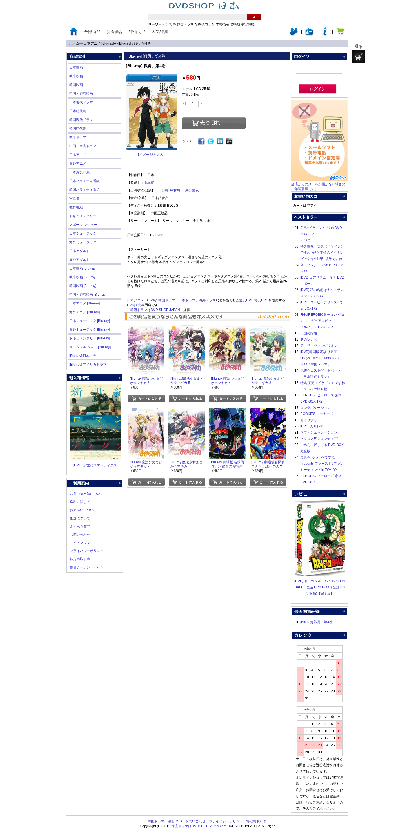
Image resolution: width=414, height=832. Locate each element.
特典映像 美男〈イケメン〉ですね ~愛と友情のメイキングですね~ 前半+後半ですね (322, 252)
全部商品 (92, 31)
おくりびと (308, 420)
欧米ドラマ (77, 137)
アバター (307, 240)
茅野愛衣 (192, 190)
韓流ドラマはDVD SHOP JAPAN (155, 310)
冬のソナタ (308, 339)
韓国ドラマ (185, 24)
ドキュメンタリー (82, 216)
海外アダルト (79, 260)
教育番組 (76, 207)
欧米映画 (76, 76)
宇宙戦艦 (248, 24)
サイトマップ (80, 543)
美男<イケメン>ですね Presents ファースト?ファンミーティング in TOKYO (322, 463)
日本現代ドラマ (81, 102)
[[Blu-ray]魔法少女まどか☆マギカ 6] (146, 328)
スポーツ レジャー (83, 225)
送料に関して (80, 502)
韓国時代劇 (77, 129)
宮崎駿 (235, 24)
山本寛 (149, 183)
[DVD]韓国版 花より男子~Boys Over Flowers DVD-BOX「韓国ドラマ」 (320, 358)
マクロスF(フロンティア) (319, 439)
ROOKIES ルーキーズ (316, 414)
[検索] (254, 17)
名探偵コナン (205, 24)
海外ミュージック (82, 242)
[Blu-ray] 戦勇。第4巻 (134, 43)
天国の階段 (308, 333)
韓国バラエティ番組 (84, 190)
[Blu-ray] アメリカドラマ (87, 365)
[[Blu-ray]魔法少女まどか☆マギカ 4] (227, 328)
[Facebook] (201, 141)
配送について (80, 518)
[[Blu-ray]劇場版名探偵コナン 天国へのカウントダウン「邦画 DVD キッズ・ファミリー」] (268, 411)
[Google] (229, 141)
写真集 (74, 198)
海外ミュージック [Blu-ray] (89, 330)
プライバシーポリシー (87, 551)
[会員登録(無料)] (309, 34)
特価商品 (137, 31)
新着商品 (114, 31)
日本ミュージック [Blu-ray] (89, 321)
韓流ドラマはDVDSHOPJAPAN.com (198, 826)
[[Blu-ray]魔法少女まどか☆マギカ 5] (186, 328)
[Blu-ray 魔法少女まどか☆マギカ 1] (186, 411)
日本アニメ (77, 155)
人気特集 (160, 31)
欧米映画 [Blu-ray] (82, 277)
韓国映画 (76, 85)
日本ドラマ (187, 300)
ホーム (74, 43)
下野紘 (163, 190)
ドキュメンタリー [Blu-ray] (89, 338)
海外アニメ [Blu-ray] (84, 312)
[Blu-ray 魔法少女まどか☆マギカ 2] (146, 411)
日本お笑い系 (79, 172)
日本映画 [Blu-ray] (82, 268)
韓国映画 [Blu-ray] (82, 286)
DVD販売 (134, 305)
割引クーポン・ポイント (88, 567)
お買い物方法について (87, 494)
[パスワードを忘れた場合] (324, 34)
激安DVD (246, 300)
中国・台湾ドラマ (82, 146)
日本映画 (76, 67)
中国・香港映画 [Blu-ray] (87, 295)
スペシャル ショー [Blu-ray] (90, 347)
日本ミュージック (82, 233)
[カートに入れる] (146, 398)
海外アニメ (77, 163)
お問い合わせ (80, 535)
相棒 (172, 24)
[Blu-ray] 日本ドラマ (84, 356)
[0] (358, 56)
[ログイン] (293, 34)
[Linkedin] (220, 141)
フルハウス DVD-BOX (316, 327)
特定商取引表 (80, 559)
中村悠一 (177, 190)
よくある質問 (80, 526)
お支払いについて (83, 510)
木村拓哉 (222, 24)
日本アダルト (79, 251)
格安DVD (261, 300)
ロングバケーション (315, 408)
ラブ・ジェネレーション (318, 432)
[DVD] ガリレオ (312, 426)
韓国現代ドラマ (81, 120)
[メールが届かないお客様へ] (319, 180)
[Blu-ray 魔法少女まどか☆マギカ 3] (268, 328)
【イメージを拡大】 (151, 154)
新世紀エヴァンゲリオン (318, 346)
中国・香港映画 (81, 94)
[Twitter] (210, 141)
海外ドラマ (207, 300)
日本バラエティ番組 (84, 181)
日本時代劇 (77, 111)
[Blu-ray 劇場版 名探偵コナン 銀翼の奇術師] (227, 411)
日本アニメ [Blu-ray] (99, 43)
